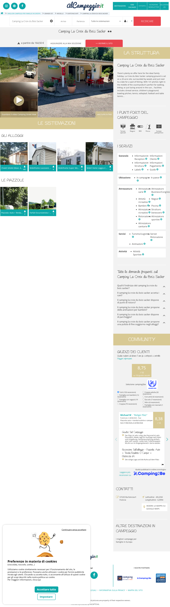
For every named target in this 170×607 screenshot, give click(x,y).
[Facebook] (22, 6)
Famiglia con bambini (128, 396)
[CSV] (124, 578)
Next (167, 439)
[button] (146, 159)
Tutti (127, 392)
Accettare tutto (46, 589)
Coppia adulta (151, 393)
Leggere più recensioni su (125, 473)
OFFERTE (142, 6)
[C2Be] (144, 578)
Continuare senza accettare (74, 529)
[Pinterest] (14, 6)
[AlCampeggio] (85, 6)
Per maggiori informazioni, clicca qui (24, 579)
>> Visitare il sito (104, 43)
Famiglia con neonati (153, 406)
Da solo (153, 399)
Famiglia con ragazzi (127, 400)
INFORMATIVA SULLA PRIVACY (112, 590)
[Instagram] (6, 6)
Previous (116, 439)
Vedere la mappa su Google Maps (155, 507)
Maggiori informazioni (124, 358)
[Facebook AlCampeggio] (94, 575)
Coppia (128, 404)
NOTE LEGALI (90, 590)
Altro (152, 402)
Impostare (46, 596)
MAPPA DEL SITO (135, 590)
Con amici (154, 397)
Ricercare (147, 21)
